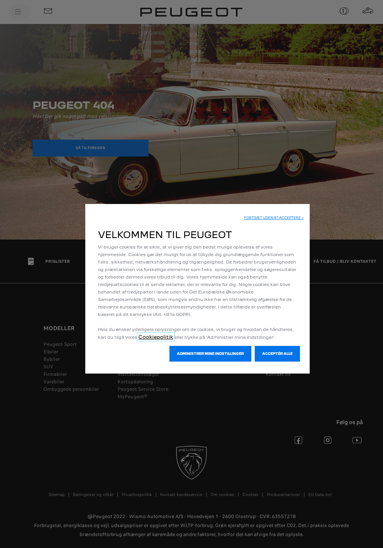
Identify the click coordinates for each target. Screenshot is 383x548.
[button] (274, 218)
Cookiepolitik (155, 337)
